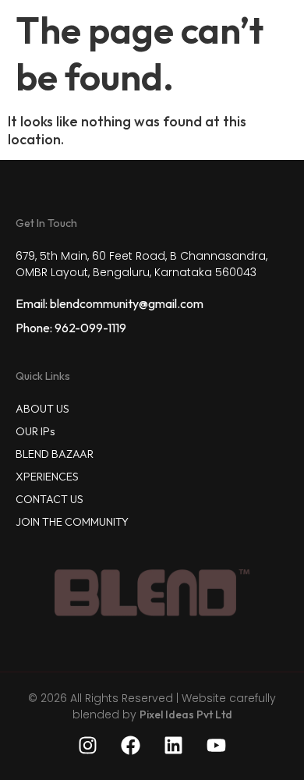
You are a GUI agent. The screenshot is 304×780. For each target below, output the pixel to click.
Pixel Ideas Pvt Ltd (186, 714)
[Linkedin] (173, 744)
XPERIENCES (47, 477)
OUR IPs (35, 431)
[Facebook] (130, 744)
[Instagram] (88, 744)
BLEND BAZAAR (55, 454)
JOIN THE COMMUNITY (72, 522)
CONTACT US (49, 499)
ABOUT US (42, 409)
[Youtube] (216, 744)
